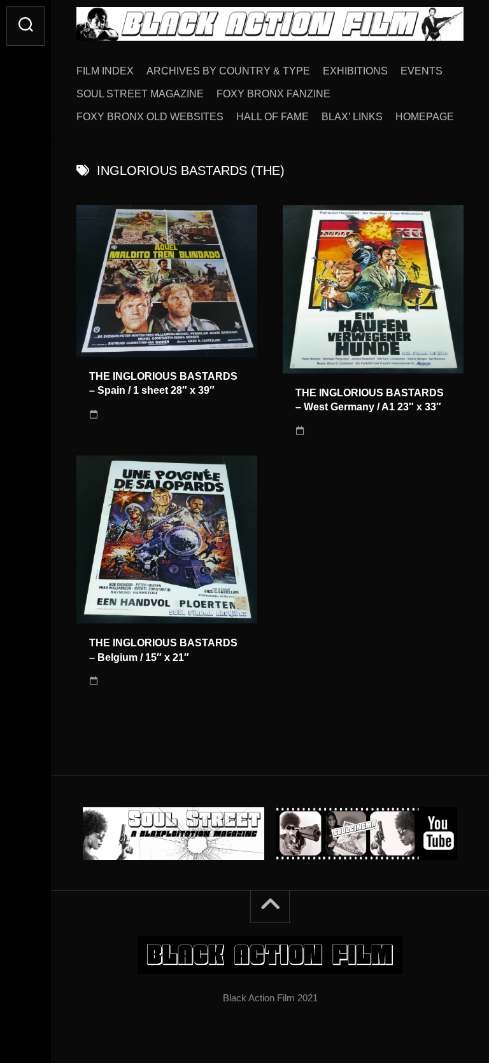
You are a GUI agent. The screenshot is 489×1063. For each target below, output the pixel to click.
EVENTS (421, 71)
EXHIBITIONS (355, 71)
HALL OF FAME (272, 116)
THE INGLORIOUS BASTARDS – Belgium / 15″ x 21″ (163, 650)
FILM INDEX (105, 71)
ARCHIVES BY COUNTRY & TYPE (228, 71)
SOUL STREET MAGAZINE (140, 93)
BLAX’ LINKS (352, 116)
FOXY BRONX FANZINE (273, 93)
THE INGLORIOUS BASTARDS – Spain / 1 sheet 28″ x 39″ (163, 383)
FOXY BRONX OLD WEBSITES (149, 116)
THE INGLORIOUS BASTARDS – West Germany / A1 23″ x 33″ (369, 400)
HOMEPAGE (424, 116)
